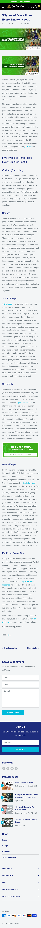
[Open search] (28, 7)
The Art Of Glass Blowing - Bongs (26, 821)
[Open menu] (3, 7)
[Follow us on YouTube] (12, 768)
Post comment (13, 712)
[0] (37, 6)
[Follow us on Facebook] (3, 768)
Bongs (5, 846)
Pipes (4, 24)
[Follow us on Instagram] (7, 768)
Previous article (10, 648)
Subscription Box (9, 857)
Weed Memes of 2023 (24, 782)
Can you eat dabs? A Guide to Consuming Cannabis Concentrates (26, 796)
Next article (32, 648)
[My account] (32, 7)
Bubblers (6, 851)
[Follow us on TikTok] (16, 768)
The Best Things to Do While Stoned (24, 808)
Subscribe (20, 749)
